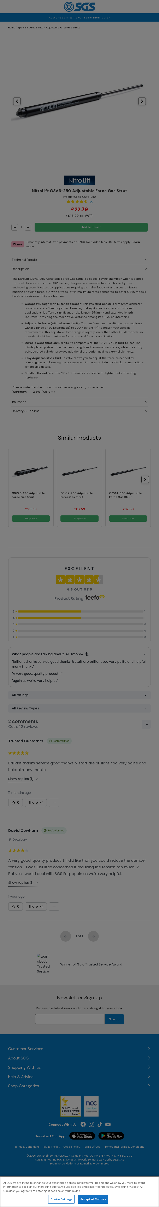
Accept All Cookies (93, 1199)
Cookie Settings (61, 1199)
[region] (79, 1192)
